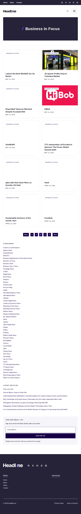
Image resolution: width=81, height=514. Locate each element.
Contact (19, 2)
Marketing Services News (11, 309)
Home (5, 480)
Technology (6, 356)
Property (6, 332)
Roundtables (7, 340)
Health (5, 290)
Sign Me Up (40, 436)
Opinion (5, 322)
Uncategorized (8, 370)
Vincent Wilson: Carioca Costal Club (14, 392)
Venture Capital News (10, 372)
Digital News (7, 274)
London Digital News (9, 301)
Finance (5, 282)
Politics (5, 330)
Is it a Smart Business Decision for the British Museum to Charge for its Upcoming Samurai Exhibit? (35, 409)
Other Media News (9, 324)
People (5, 327)
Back (26, 234)
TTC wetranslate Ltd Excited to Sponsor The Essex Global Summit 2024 (58, 147)
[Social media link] (62, 2)
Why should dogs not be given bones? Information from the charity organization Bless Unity (32, 399)
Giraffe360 (10, 144)
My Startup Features (9, 316)
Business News (8, 263)
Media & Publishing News (11, 314)
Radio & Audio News (9, 335)
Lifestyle (5, 298)
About (5, 2)
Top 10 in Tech (7, 359)
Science (5, 343)
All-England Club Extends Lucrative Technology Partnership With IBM (25, 402)
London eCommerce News (12, 303)
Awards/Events (8, 253)
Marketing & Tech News (11, 306)
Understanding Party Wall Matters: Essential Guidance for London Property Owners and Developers (35, 396)
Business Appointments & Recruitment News (17, 258)
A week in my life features (11, 247)
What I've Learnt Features (11, 378)
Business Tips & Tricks (10, 266)
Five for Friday (7, 287)
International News (9, 295)
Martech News (8, 311)
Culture (5, 271)
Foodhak (48, 218)
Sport (5, 348)
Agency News (7, 250)
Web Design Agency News (11, 375)
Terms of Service (72, 503)
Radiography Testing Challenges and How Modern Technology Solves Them (27, 406)
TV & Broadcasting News (11, 364)
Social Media (7, 346)
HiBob (47, 109)
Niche (5, 319)
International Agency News (11, 293)
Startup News (7, 351)
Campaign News (8, 269)
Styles (12, 2)
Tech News (6, 354)
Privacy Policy (59, 503)
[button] (68, 11)
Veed (46, 182)
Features (6, 279)
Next (55, 234)
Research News (8, 338)
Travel (5, 362)
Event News (7, 277)
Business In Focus (12, 53)
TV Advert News (8, 367)
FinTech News (7, 285)
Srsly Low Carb (8, 389)
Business (6, 255)
